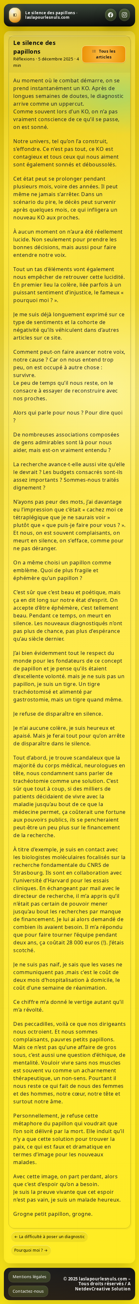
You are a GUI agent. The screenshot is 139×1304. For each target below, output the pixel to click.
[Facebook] (110, 15)
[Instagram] (124, 15)
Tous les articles (105, 54)
